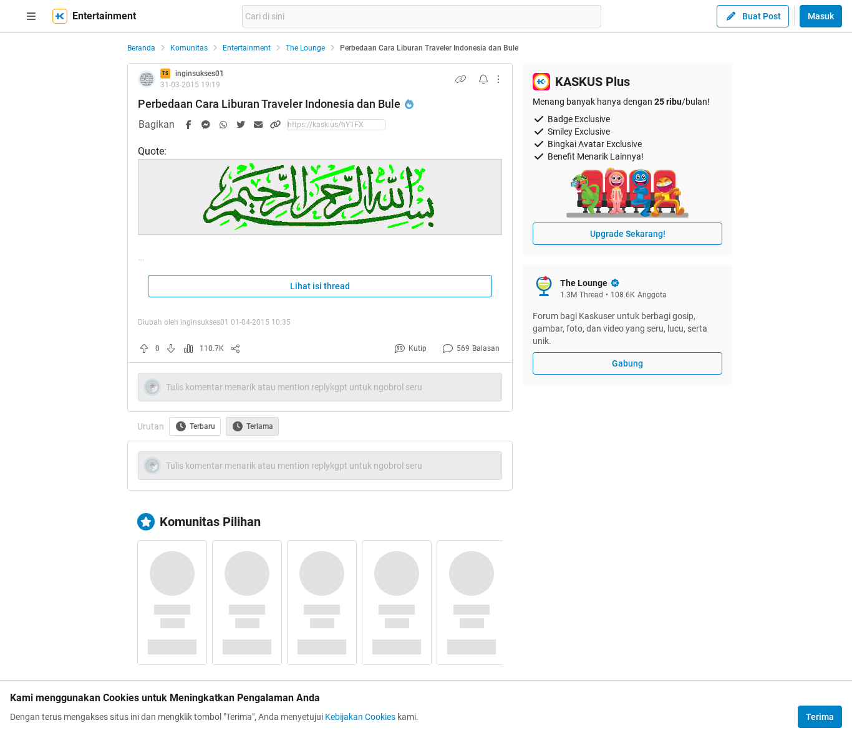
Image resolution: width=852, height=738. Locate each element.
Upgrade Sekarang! (628, 234)
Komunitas (189, 48)
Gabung (627, 363)
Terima (820, 717)
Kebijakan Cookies (360, 717)
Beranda (141, 48)
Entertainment (247, 48)
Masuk (821, 16)
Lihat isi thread (320, 286)
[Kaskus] (59, 16)
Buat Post (761, 16)
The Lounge (305, 48)
